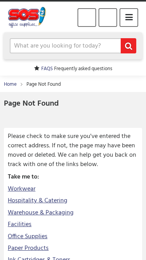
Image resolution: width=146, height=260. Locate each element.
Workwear (21, 189)
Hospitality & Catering (37, 201)
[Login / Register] (86, 17)
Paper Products (28, 248)
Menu (129, 17)
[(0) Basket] (108, 17)
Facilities (20, 224)
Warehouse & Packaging (41, 213)
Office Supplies (27, 237)
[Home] (30, 17)
